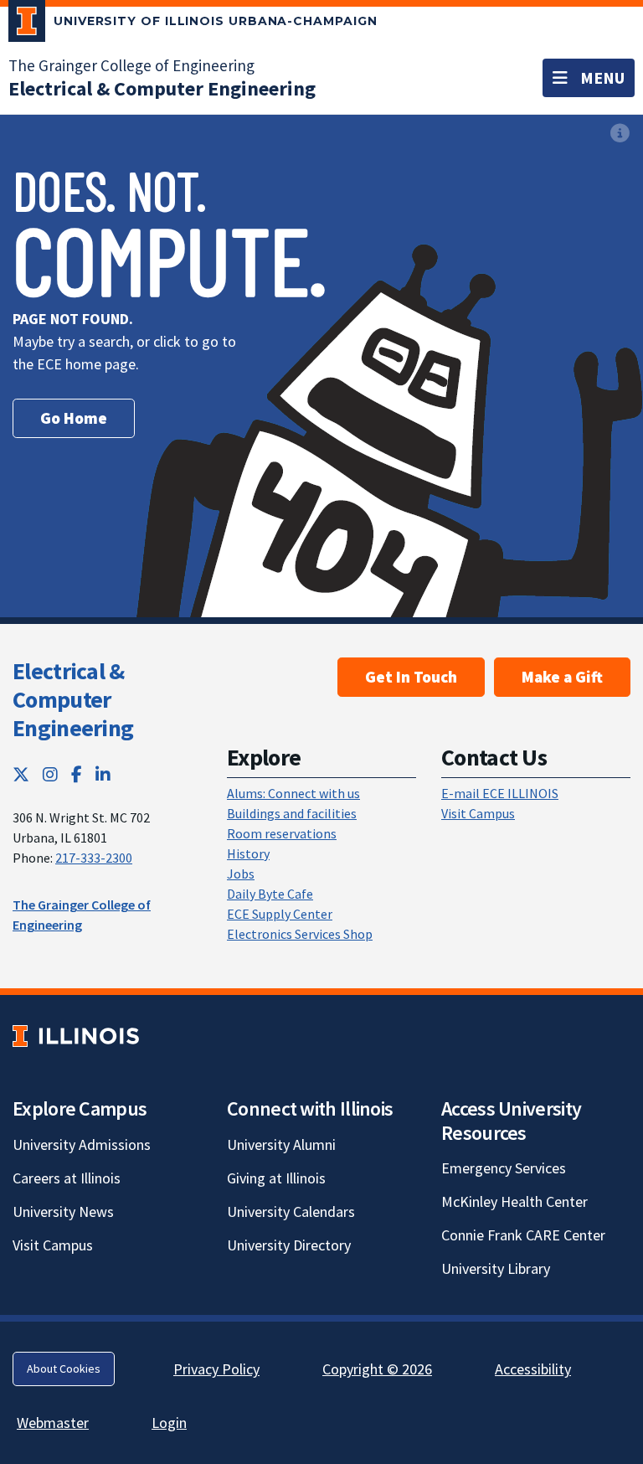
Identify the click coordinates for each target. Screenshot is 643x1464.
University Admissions (82, 1144)
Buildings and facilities (292, 813)
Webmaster (53, 1422)
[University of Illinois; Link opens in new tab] (76, 1035)
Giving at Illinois (276, 1178)
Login (169, 1422)
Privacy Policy (216, 1369)
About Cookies (63, 1368)
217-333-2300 (93, 857)
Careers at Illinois (67, 1178)
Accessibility (533, 1369)
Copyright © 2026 (377, 1369)
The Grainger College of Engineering (131, 65)
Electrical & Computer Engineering (73, 699)
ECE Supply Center (279, 913)
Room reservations (282, 833)
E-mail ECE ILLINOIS (499, 793)
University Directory (289, 1245)
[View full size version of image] (620, 132)
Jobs (241, 873)
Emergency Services (503, 1168)
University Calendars (291, 1211)
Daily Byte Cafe (270, 893)
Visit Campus (478, 813)
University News (63, 1211)
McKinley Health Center (514, 1201)
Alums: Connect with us (293, 793)
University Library (495, 1268)
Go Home (73, 418)
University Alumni (281, 1144)
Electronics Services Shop (300, 933)
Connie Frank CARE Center (523, 1235)
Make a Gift (562, 677)
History (248, 853)
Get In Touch (411, 677)
